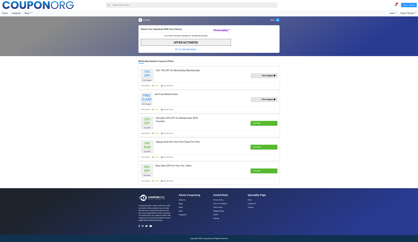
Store (181, 211)
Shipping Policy (218, 211)
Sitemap (216, 218)
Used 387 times (167, 109)
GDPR (215, 215)
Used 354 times (167, 157)
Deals (393, 13)
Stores (5, 13)
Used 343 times (167, 181)
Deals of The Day (408, 13)
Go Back (146, 20)
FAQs (250, 200)
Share (272, 20)
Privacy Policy (218, 200)
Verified (156, 86)
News (181, 207)
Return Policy (218, 207)
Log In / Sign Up (409, 5)
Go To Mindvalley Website (187, 49)
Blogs (29, 13)
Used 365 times (167, 133)
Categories (16, 13)
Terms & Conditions (220, 203)
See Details (146, 86)
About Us (182, 200)
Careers (250, 207)
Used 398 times (167, 86)
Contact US (252, 203)
